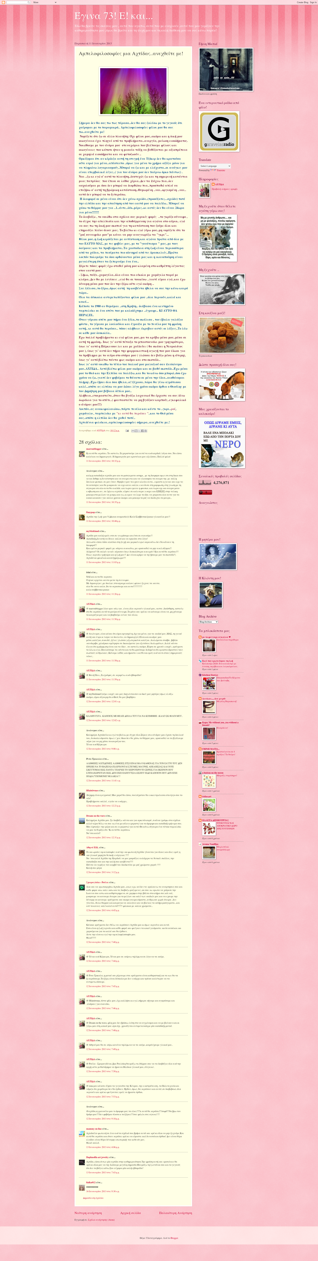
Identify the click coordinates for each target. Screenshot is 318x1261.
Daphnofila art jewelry (97, 1157)
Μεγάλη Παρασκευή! (227, 701)
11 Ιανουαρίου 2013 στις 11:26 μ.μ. (103, 593)
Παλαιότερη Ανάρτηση (175, 1213)
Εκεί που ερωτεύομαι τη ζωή (217, 661)
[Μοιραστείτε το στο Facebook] (142, 430)
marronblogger (93, 449)
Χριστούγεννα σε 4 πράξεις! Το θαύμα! (226, 753)
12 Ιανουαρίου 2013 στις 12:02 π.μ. (103, 720)
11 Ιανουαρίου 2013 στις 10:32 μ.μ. (103, 460)
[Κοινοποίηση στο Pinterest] (145, 430)
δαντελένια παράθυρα (227, 639)
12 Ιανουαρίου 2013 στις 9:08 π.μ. (103, 748)
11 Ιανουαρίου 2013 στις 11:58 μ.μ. (103, 660)
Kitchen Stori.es (210, 675)
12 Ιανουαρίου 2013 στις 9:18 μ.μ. (103, 1118)
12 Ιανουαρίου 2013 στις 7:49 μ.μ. (103, 1049)
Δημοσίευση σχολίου (93, 1197)
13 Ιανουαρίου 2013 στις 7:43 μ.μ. (103, 1172)
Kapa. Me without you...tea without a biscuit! (220, 724)
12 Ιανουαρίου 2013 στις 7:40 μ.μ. (103, 942)
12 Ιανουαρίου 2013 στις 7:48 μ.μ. (103, 1030)
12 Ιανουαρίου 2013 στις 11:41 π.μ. (103, 780)
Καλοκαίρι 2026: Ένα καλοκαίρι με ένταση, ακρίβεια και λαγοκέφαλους (220, 665)
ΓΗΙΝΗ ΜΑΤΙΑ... (210, 749)
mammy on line (94, 1128)
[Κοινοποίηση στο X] (139, 430)
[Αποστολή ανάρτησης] (127, 430)
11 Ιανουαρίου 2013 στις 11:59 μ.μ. (103, 679)
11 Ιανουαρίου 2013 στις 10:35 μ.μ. (103, 502)
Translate (221, 170)
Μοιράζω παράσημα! (227, 775)
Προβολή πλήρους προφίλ (225, 188)
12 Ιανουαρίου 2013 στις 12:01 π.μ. (103, 701)
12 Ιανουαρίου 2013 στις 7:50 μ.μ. (103, 1071)
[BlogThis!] (136, 430)
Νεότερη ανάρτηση (88, 1213)
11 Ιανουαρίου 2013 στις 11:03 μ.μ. (103, 562)
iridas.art (206, 796)
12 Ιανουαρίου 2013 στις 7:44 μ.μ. (103, 960)
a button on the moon (212, 772)
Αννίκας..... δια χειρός (214, 698)
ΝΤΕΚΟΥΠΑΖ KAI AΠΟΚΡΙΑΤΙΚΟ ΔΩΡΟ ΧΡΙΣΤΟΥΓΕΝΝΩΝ (227, 825)
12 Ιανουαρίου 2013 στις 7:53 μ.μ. (103, 1096)
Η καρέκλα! (222, 727)
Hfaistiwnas (92, 790)
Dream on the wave (95, 815)
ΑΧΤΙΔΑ (90, 604)
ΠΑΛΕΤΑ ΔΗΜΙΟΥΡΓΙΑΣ (215, 820)
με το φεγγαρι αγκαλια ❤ (216, 637)
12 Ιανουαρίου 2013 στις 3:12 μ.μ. (103, 872)
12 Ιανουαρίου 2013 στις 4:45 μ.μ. (103, 910)
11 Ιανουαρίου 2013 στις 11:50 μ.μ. (103, 619)
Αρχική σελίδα (130, 1213)
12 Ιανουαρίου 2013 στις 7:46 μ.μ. (103, 1008)
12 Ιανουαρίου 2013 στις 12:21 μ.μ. (103, 805)
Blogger (174, 1237)
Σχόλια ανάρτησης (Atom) (101, 1219)
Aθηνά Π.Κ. (92, 847)
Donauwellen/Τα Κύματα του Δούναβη (228, 679)
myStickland (92, 531)
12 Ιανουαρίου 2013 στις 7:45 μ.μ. (103, 986)
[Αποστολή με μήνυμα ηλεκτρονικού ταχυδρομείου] (133, 430)
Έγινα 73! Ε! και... (114, 15)
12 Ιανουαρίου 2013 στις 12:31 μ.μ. (103, 837)
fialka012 (90, 1182)
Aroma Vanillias (210, 844)
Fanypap (90, 512)
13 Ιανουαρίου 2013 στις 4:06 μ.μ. (103, 1147)
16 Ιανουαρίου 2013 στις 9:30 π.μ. (103, 1191)
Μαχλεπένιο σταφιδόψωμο (223, 848)
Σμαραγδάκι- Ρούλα (97, 882)
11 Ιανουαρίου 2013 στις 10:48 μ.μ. (103, 521)
